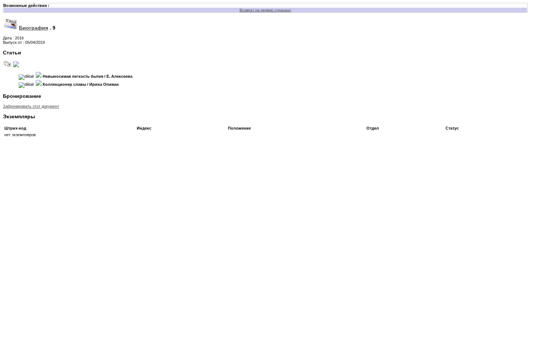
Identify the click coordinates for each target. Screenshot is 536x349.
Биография (33, 28)
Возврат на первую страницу (265, 10)
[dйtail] (26, 77)
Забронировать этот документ (31, 106)
